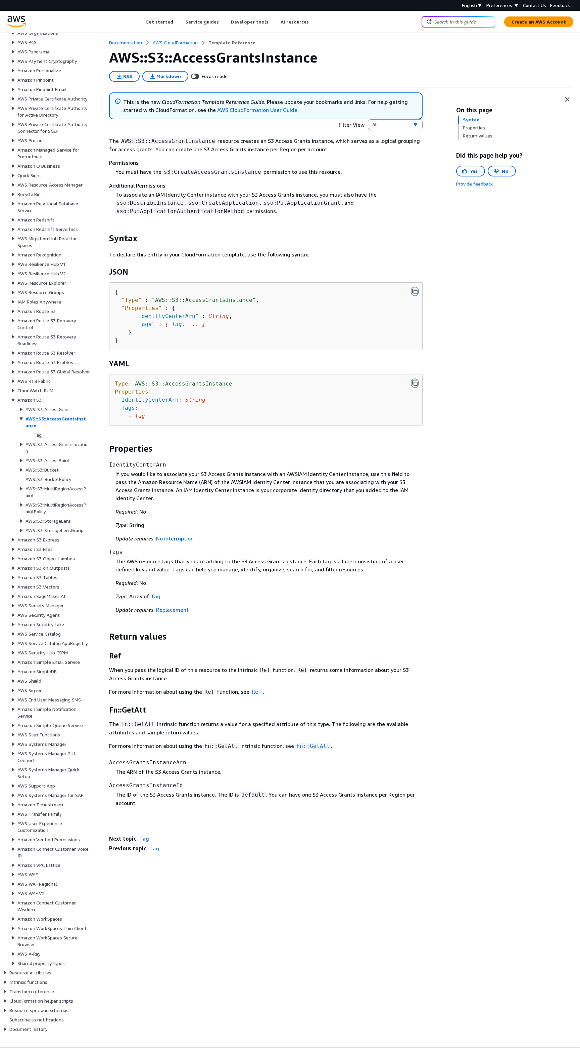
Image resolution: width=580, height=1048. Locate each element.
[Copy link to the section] (104, 238)
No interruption (175, 538)
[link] (231, 42)
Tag (177, 324)
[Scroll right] (314, 21)
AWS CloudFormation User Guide (257, 110)
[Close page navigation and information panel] (567, 99)
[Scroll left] (140, 21)
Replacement (172, 609)
